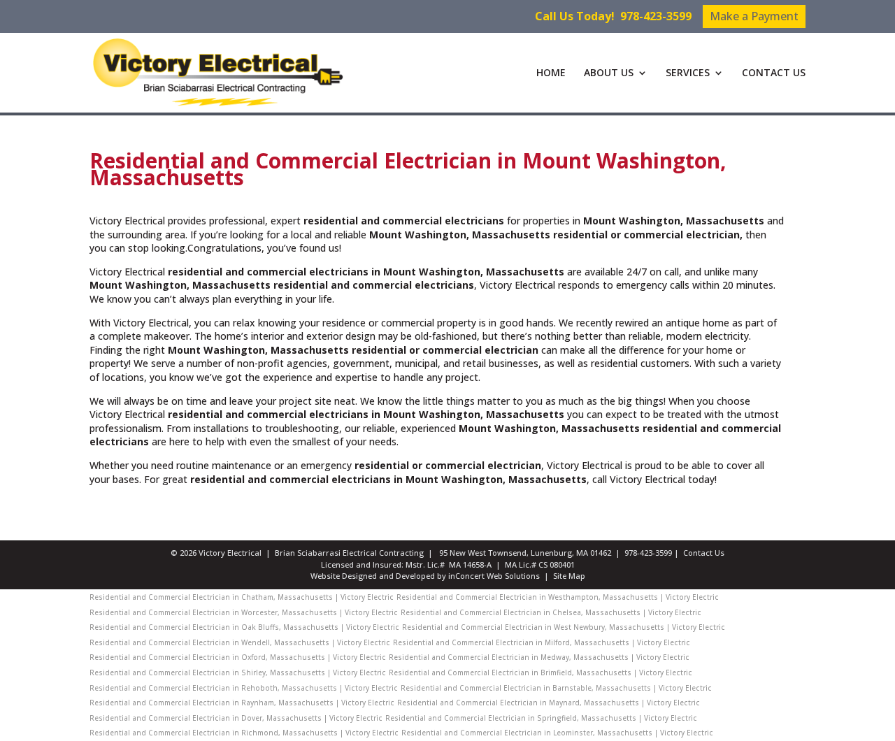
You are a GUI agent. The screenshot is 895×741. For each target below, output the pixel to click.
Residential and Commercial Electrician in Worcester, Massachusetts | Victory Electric (244, 612)
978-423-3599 (656, 16)
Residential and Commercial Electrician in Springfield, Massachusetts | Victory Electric (541, 718)
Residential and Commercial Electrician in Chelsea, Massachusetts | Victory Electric (551, 612)
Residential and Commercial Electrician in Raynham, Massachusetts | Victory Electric (242, 702)
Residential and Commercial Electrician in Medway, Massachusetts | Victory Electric (539, 657)
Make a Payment (754, 16)
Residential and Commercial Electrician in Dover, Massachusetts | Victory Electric (236, 718)
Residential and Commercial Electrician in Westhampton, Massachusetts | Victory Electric (557, 597)
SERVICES (688, 73)
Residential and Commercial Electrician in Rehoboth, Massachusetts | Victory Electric (244, 688)
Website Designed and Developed (372, 575)
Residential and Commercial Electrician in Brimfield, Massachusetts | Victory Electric (540, 672)
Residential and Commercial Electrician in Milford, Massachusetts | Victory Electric (541, 642)
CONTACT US (774, 73)
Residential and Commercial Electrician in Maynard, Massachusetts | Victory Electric (548, 702)
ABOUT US (608, 73)
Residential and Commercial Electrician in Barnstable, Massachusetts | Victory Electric (556, 688)
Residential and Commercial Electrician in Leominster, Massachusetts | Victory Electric (557, 733)
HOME (551, 73)
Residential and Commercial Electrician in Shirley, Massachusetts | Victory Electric (238, 672)
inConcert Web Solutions (494, 575)
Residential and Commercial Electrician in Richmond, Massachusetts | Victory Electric (244, 733)
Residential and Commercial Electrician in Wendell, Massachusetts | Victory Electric (240, 642)
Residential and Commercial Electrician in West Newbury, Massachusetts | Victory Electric (563, 627)
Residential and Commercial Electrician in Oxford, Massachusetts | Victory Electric (238, 657)
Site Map (569, 575)
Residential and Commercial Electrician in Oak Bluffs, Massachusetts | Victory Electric (244, 627)
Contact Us (703, 552)
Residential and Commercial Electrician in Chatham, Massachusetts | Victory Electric (242, 597)
